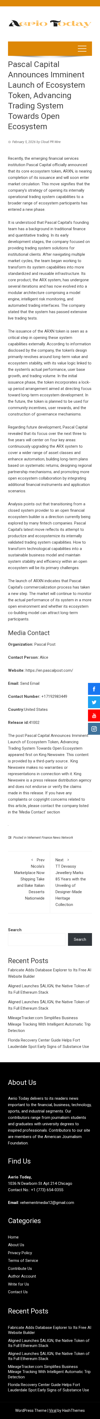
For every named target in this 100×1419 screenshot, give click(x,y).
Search (15, 929)
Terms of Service (23, 1260)
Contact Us (18, 1292)
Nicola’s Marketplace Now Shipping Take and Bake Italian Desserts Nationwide (29, 879)
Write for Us (18, 1284)
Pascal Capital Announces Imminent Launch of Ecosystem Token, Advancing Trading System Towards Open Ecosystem (48, 742)
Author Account (22, 1276)
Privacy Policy (20, 1252)
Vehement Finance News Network (50, 837)
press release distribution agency (62, 780)
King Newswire (52, 754)
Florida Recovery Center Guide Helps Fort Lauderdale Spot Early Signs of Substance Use (48, 1387)
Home (13, 1237)
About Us (16, 1244)
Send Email (29, 683)
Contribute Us (20, 1268)
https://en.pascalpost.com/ (49, 670)
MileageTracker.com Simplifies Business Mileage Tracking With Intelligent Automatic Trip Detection (49, 1024)
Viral (53, 1410)
